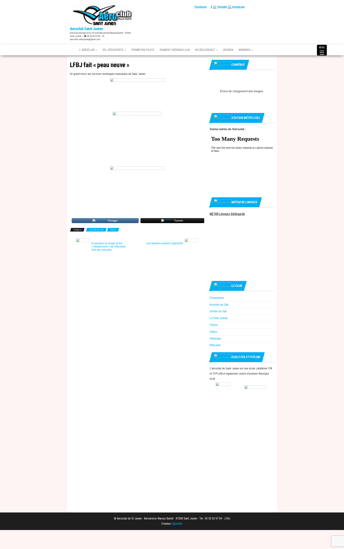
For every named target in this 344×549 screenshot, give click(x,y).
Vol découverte (113, 50)
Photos (113, 229)
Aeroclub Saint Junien (86, 29)
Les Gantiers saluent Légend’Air (164, 243)
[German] (268, 7)
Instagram (238, 7)
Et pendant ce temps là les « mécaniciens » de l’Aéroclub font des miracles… (108, 246)
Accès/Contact (205, 50)
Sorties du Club (218, 311)
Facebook (200, 7)
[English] (259, 7)
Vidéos (213, 331)
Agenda (228, 50)
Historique (215, 338)
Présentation (217, 298)
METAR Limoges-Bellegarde (227, 214)
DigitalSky (177, 523)
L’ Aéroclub (87, 50)
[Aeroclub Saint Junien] (72, 50)
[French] (255, 7)
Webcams (215, 345)
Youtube (222, 7)
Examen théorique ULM (175, 50)
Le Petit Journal (219, 318)
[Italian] (272, 7)
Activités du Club (96, 229)
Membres (244, 50)
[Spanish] (264, 7)
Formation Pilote (142, 50)
